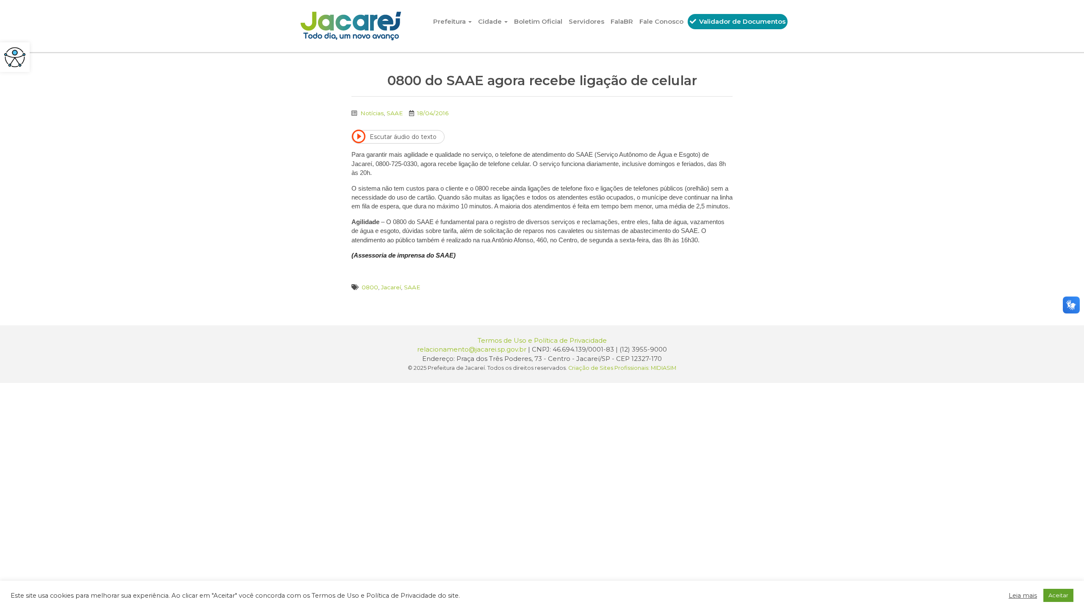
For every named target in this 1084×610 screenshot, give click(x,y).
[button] (15, 57)
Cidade (490, 21)
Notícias (372, 113)
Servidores (586, 21)
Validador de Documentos (741, 21)
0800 (370, 287)
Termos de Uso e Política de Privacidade (542, 340)
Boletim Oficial (538, 21)
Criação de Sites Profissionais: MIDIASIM (622, 368)
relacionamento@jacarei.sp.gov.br (471, 349)
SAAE (395, 113)
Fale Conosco (661, 21)
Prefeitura (450, 21)
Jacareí (391, 287)
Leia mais (1023, 595)
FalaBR (622, 21)
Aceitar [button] (1058, 595)
